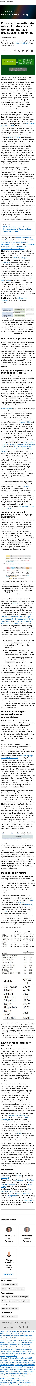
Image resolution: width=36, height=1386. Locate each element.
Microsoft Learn (20, 1365)
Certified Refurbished (24, 1342)
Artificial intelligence (10, 1284)
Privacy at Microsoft (7, 1374)
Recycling (21, 1385)
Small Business (25, 1363)
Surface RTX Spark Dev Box (9, 1333)
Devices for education (23, 1347)
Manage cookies (18, 1383)
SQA (5, 911)
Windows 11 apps (20, 1338)
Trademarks (4, 1385)
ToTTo (15, 603)
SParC (15, 258)
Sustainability (20, 1376)
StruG (9, 280)
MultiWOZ (6, 262)
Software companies (23, 1369)
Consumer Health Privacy (9, 1380)
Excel (10, 137)
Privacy (10, 1383)
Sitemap (21, 1380)
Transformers (6, 409)
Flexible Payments (24, 1345)
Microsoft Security (15, 1358)
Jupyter (17, 137)
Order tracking (11, 1342)
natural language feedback (17, 1115)
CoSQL (24, 258)
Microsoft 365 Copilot (12, 1363)
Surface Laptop (14, 1331)
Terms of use (28, 1383)
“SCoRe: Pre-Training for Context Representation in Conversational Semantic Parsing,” (17, 246)
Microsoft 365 (5, 1360)
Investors (17, 1374)
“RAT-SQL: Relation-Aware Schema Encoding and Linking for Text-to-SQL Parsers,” (17, 449)
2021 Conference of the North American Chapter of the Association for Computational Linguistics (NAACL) (17, 617)
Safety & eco (13, 1385)
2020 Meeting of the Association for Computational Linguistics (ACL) (18, 444)
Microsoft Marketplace (8, 1369)
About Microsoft (16, 1371)
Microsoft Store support (26, 1340)
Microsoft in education (8, 1347)
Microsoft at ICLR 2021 (9, 1316)
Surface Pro (4, 1331)
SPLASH (19, 1133)
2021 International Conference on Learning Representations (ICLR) (17, 242)
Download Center (11, 1340)
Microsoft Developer (7, 1365)
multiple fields (25, 422)
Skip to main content (7, 1)
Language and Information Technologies (15, 1297)
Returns (3, 1342)
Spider (27, 486)
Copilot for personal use (18, 1336)
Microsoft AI (4, 1358)
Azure (33, 1363)
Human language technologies (14, 1289)
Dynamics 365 (27, 1358)
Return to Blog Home (10, 11)
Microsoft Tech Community (24, 1367)
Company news (28, 1371)
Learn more (8, 1274)
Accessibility (11, 1376)
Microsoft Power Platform (19, 1360)
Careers (7, 1371)
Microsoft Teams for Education (11, 1349)
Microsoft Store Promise (8, 1345)
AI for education (11, 1356)
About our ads (30, 1385)
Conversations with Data (9, 1308)
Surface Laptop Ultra (27, 1331)
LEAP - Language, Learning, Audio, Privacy (15, 1301)
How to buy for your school (16, 1351)
